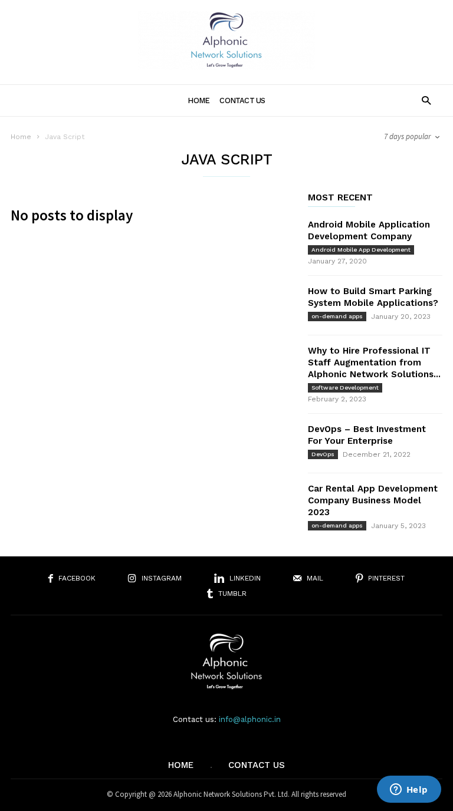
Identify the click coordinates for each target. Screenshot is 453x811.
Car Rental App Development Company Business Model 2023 (373, 500)
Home (198, 100)
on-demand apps (337, 316)
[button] (426, 100)
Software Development (345, 387)
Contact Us (242, 100)
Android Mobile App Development (361, 249)
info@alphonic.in (250, 719)
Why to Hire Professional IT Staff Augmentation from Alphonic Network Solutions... (374, 362)
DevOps (322, 454)
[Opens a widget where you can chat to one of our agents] (408, 790)
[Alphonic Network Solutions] (226, 66)
